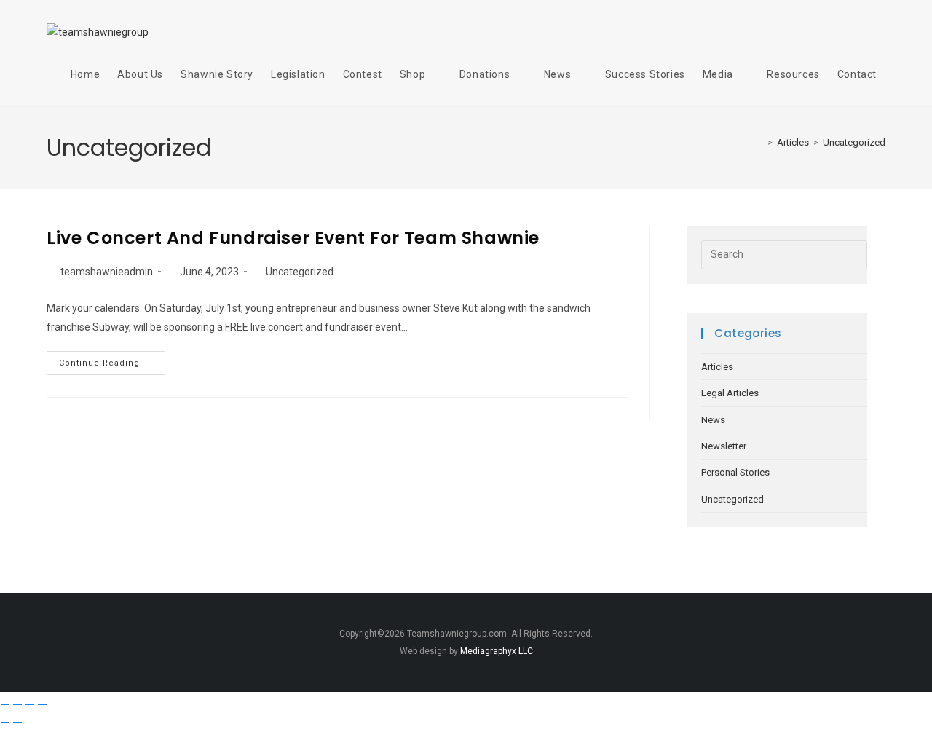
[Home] (759, 142)
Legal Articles (730, 392)
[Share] (30, 704)
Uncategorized (854, 142)
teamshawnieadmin (106, 271)
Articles (717, 366)
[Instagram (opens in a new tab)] (852, 31)
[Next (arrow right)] (17, 722)
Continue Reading (112, 359)
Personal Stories (735, 472)
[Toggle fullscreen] (17, 704)
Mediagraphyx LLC (496, 651)
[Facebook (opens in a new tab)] (826, 31)
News (713, 419)
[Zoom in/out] (5, 704)
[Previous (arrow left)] (5, 722)
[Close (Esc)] (42, 704)
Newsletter (723, 446)
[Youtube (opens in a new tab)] (878, 31)
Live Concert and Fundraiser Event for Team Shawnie (293, 238)
